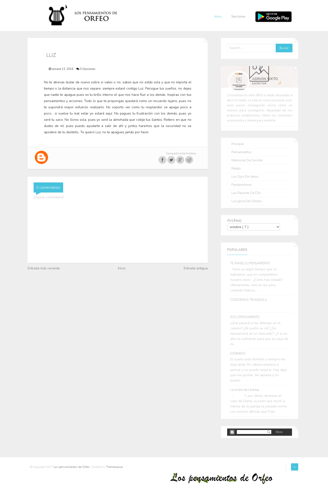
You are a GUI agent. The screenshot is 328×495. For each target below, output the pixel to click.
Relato (236, 169)
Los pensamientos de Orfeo (72, 467)
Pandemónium (241, 185)
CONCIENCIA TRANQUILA (248, 300)
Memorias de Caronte (246, 160)
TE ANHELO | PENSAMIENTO (250, 263)
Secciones (238, 16)
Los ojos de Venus (244, 177)
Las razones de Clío (246, 193)
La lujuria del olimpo (246, 201)
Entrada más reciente (44, 268)
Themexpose (114, 467)
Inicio (218, 16)
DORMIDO (237, 353)
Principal (237, 144)
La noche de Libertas (244, 390)
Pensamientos (241, 152)
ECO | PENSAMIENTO (245, 317)
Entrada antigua (196, 268)
